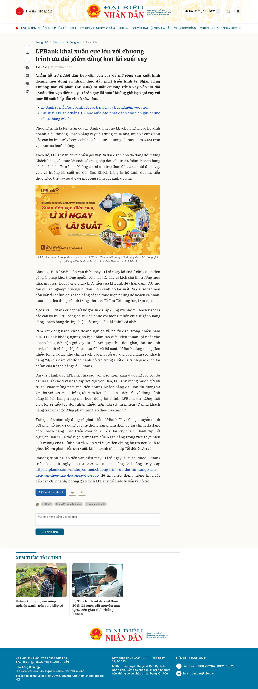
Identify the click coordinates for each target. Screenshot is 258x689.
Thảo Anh (41, 67)
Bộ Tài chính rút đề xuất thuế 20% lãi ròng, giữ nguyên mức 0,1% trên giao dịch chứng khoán (96, 607)
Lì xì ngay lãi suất (96, 504)
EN (238, 11)
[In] (72, 492)
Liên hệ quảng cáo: (191, 658)
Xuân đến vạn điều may (68, 504)
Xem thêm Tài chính (39, 558)
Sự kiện (29, 28)
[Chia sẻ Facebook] (27, 68)
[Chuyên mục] (20, 11)
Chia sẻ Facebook (52, 492)
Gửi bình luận (50, 531)
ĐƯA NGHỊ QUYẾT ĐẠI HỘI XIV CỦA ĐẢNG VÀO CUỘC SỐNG (157, 28)
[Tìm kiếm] (229, 11)
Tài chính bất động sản (67, 42)
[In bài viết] (27, 84)
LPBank (46, 504)
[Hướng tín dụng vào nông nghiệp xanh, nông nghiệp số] (41, 580)
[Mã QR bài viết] (27, 92)
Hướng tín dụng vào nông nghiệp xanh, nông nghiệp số (39, 603)
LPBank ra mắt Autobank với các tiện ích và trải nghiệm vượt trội (94, 107)
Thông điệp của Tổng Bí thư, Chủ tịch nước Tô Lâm (76, 28)
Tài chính (91, 42)
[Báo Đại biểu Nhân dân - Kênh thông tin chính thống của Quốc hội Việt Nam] (129, 11)
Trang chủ (42, 42)
